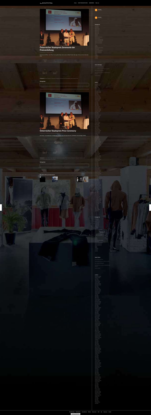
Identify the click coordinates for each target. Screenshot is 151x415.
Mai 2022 (96, 93)
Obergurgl (97, 48)
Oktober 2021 (97, 99)
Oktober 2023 (97, 85)
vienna (54, 159)
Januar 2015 (97, 154)
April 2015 (97, 343)
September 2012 (98, 188)
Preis (77, 78)
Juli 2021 (96, 294)
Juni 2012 (97, 191)
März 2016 (97, 137)
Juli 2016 (96, 134)
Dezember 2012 (98, 184)
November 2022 (98, 92)
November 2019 (98, 115)
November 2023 (98, 276)
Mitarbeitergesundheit (99, 47)
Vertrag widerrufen (75, 413)
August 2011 (97, 203)
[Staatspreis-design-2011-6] (55, 71)
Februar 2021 (97, 106)
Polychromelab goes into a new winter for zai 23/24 (102, 68)
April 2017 (97, 127)
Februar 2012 (97, 196)
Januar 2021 (97, 107)
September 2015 (98, 337)
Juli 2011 (96, 204)
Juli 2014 (96, 161)
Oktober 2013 (97, 172)
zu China (96, 56)
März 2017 (97, 128)
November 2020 (98, 110)
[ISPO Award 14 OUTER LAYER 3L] (85, 179)
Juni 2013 (97, 177)
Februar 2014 (97, 167)
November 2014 (98, 156)
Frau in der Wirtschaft (99, 39)
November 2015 (98, 142)
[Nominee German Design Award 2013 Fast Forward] (79, 179)
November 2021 (98, 98)
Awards (96, 34)
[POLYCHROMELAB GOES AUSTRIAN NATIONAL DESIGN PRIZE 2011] (1, 207)
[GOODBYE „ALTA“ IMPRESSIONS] (55, 179)
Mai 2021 (96, 103)
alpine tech (97, 32)
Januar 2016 (97, 140)
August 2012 (97, 189)
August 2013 (97, 174)
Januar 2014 (97, 168)
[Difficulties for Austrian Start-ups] (42, 179)
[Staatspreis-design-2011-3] (65, 61)
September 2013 (98, 173)
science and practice (99, 50)
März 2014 (97, 166)
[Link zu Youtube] (108, 3)
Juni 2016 (97, 135)
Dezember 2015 (98, 141)
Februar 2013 (97, 182)
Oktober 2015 (97, 143)
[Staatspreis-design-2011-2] (55, 60)
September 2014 (98, 159)
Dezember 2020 (98, 109)
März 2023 (97, 87)
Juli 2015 (96, 147)
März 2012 (97, 195)
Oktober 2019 (97, 116)
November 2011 (98, 392)
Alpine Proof (97, 28)
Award (46, 78)
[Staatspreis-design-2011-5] (45, 71)
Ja (95, 44)
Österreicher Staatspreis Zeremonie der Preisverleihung (60, 78)
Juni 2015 (97, 148)
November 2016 (98, 130)
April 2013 (97, 179)
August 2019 (97, 117)
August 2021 (97, 100)
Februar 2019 (97, 122)
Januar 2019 (97, 123)
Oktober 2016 (97, 131)
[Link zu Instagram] (107, 3)
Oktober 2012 (97, 186)
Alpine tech (97, 33)
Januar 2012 (97, 197)
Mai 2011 (96, 207)
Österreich (49, 78)
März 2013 (97, 180)
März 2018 (97, 124)
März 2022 (97, 94)
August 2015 (97, 146)
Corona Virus (97, 38)
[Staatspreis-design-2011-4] (64, 27)
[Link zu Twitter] (105, 3)
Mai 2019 (96, 119)
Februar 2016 (97, 139)
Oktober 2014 (97, 158)
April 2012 (97, 194)
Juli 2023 (96, 86)
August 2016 (97, 133)
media (96, 45)
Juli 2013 (96, 176)
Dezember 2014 (98, 155)
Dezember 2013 (98, 170)
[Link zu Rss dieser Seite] (110, 3)
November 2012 (98, 185)
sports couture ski (98, 51)
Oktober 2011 (97, 201)
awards (96, 35)
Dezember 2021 (98, 97)
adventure (97, 27)
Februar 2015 (97, 153)
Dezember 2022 (98, 91)
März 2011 (97, 208)
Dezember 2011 (98, 198)
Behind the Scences (50, 133)
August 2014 (97, 160)
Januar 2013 (97, 183)
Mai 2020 (96, 112)
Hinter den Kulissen (50, 52)
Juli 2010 (96, 210)
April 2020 (97, 113)
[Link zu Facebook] (103, 3)
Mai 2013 (96, 178)
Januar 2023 (97, 282)
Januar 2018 (97, 125)
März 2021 (97, 105)
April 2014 (97, 165)
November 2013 (98, 171)
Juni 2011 (97, 205)
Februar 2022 (97, 288)
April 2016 (97, 136)
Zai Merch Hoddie (97, 75)
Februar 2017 (97, 129)
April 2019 (97, 121)
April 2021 (97, 104)
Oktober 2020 (97, 111)
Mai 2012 (96, 192)
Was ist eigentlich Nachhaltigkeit (99, 70)
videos (96, 54)
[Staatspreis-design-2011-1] (45, 60)
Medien (96, 46)
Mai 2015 (96, 149)
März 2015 (97, 152)
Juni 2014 (97, 162)
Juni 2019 (97, 118)
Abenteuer (97, 26)
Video (96, 53)
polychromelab (73, 78)
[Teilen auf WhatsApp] (64, 84)
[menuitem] (75, 3)
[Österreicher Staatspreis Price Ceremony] (150, 207)
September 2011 (98, 202)
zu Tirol (96, 57)
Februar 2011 (97, 209)
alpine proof (97, 29)
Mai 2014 (96, 164)
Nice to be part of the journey (99, 66)
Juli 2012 (96, 190)
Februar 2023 (97, 88)
